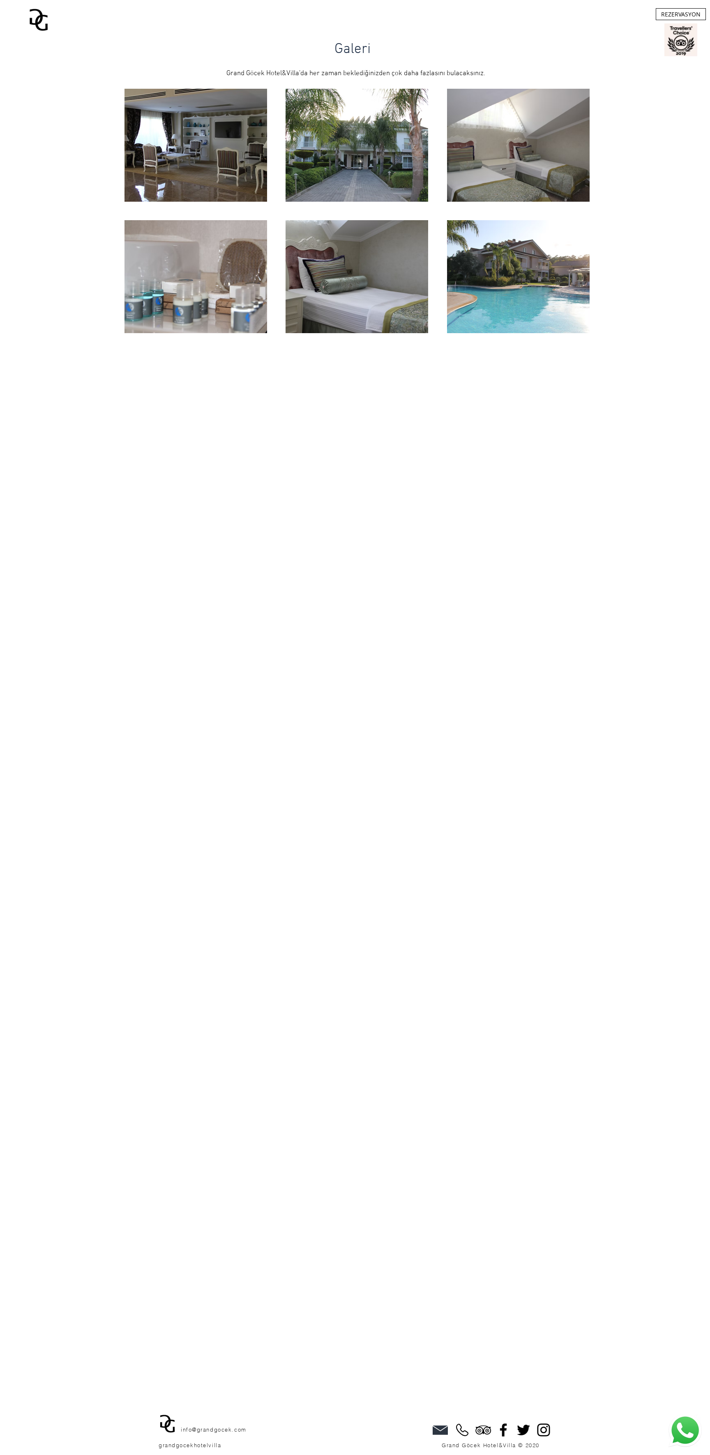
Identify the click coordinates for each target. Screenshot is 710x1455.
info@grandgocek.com (214, 1429)
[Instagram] (543, 1430)
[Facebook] (503, 1430)
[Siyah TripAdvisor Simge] (483, 1430)
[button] (195, 145)
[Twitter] (523, 1430)
